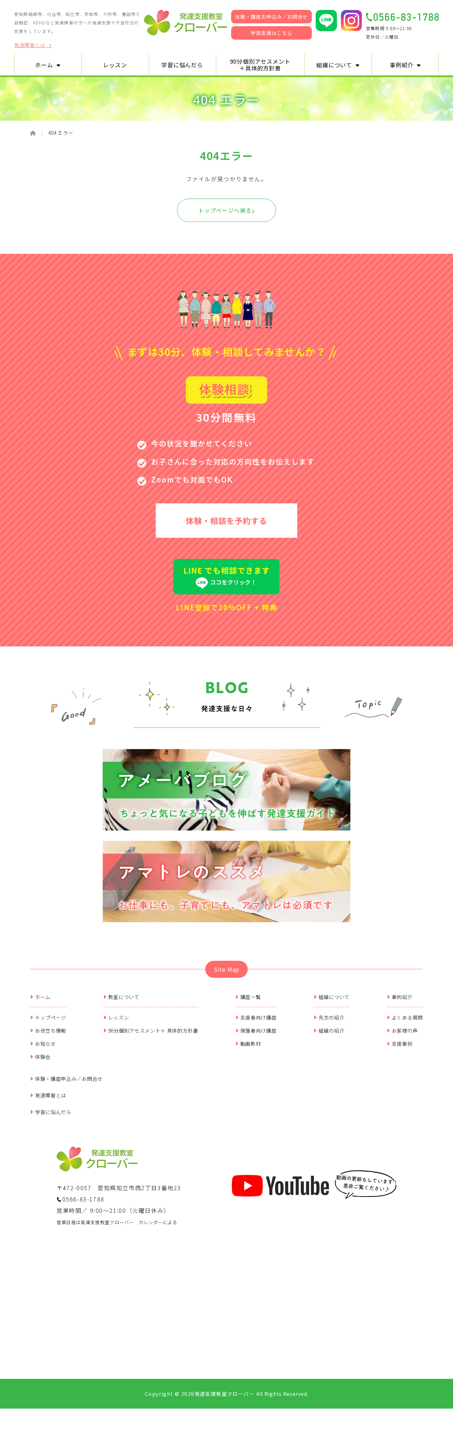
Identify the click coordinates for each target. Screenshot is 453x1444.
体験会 (43, 1057)
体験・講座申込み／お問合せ (69, 1078)
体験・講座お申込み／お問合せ (271, 16)
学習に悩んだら (53, 1112)
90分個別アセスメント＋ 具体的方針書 (153, 1030)
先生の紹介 (331, 1017)
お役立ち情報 (50, 1030)
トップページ (50, 1017)
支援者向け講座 (258, 1017)
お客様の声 (405, 1030)
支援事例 (402, 1043)
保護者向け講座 (258, 1030)
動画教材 (250, 1043)
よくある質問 (407, 1017)
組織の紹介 (331, 1030)
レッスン (118, 1017)
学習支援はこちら (271, 32)
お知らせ (45, 1043)
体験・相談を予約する (227, 520)
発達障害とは (29, 45)
